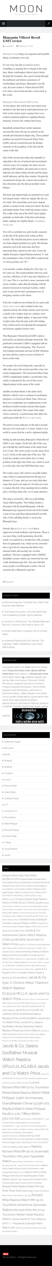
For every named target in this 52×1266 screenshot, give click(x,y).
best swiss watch (25, 528)
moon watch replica (11, 677)
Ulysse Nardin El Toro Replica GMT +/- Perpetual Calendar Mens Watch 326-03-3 (24, 1223)
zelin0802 (9, 46)
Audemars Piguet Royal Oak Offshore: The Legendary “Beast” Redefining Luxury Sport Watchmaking (23, 643)
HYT (6, 805)
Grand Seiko (10, 792)
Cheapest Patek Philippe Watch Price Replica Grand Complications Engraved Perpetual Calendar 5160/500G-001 (26, 882)
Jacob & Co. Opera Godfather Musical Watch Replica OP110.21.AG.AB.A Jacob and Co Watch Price (25, 1059)
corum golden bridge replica (16, 696)
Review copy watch (32, 417)
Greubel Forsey (11, 798)
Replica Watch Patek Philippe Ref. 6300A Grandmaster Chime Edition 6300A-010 (24, 1176)
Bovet (7, 754)
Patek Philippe (10, 823)
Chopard (8, 773)
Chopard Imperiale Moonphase (16, 687)
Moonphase (9, 817)
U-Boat (7, 842)
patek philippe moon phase (34, 693)
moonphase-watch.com (13, 667)
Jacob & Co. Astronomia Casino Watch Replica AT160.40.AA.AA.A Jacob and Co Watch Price (25, 927)
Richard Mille (10, 836)
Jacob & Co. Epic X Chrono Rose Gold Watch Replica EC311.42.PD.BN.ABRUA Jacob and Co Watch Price (25, 1002)
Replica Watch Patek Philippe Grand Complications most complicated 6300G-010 (25, 1168)
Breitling (8, 767)
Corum (7, 779)
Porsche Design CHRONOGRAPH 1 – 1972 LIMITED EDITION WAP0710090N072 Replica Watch (24, 1126)
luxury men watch (11, 306)
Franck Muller (10, 786)
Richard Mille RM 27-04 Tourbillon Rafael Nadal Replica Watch (23, 1214)
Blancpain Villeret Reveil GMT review (21, 39)
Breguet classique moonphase (29, 683)
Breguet (8, 760)
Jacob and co (10, 811)
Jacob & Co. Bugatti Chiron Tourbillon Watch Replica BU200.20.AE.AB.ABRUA (24, 973)
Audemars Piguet (12, 742)
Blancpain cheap (11, 53)
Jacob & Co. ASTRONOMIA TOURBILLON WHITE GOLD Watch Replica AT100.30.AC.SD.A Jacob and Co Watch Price (25, 966)
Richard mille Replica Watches (24, 703)
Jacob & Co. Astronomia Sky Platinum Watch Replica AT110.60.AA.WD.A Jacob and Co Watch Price (25, 955)
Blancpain (9, 581)
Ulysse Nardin (10, 849)
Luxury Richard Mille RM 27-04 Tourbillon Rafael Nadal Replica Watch (25, 1087)
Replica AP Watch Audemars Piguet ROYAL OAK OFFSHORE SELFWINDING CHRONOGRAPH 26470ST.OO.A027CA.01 (25, 1132)
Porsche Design (11, 830)
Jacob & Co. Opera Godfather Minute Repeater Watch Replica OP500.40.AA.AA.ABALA (22, 1026)
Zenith (7, 855)
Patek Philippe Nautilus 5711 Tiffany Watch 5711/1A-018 (23, 1113)
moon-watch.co (21, 674)
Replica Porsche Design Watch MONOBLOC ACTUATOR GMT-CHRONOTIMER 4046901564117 (25, 1143)
